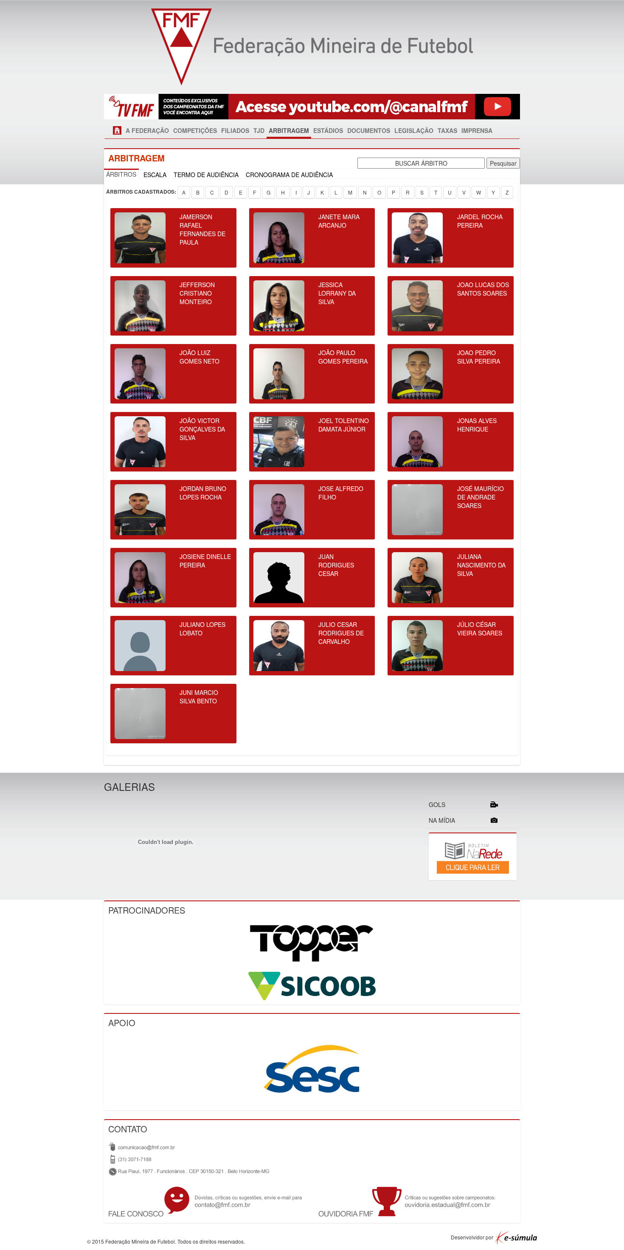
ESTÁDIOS (328, 130)
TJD (258, 130)
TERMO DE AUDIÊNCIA (206, 174)
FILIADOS (235, 130)
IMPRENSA (476, 130)
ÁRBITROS (121, 174)
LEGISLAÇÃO (413, 130)
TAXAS (447, 130)
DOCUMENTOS (368, 130)
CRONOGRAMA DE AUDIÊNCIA (289, 174)
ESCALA (154, 174)
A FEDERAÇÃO (147, 130)
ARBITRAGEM (289, 130)
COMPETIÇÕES (195, 130)
